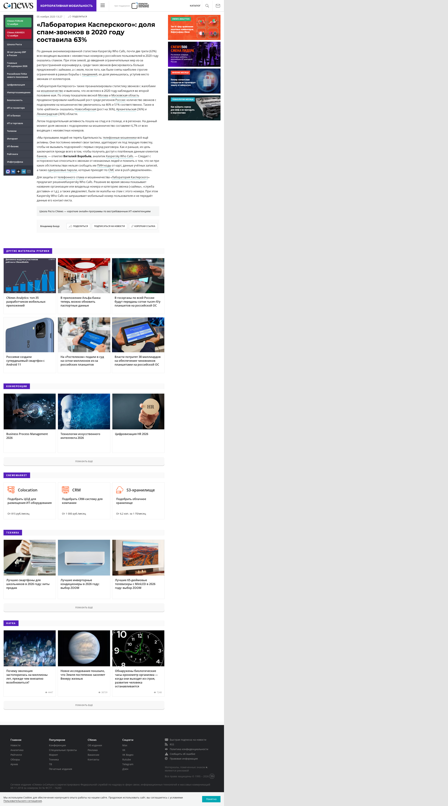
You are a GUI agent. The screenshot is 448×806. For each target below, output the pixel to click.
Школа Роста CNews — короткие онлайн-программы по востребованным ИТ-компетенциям (94, 211)
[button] (207, 6)
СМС (111, 170)
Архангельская (126, 109)
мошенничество (52, 91)
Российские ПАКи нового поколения (17, 75)
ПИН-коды (104, 165)
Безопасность (15, 100)
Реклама (93, 750)
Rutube (126, 759)
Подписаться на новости (109, 226)
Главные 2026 (17, 64)
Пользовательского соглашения (23, 800)
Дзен (125, 769)
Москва (103, 95)
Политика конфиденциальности (189, 749)
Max (124, 745)
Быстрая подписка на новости (188, 739)
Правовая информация (184, 758)
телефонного (66, 177)
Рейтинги (12, 154)
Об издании (95, 745)
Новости (15, 745)
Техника (54, 759)
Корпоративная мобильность (66, 6)
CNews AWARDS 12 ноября (15, 34)
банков (42, 156)
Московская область (125, 95)
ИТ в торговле (15, 123)
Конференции (57, 745)
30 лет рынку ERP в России (16, 53)
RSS (172, 744)
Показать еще (84, 461)
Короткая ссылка (144, 226)
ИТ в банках (13, 115)
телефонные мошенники (120, 138)
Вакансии (93, 754)
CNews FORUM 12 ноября (15, 22)
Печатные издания (60, 769)
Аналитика (16, 750)
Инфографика (15, 161)
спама (80, 177)
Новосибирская (85, 109)
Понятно (211, 799)
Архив (14, 764)
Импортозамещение (18, 92)
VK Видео (127, 754)
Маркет (53, 754)
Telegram (127, 764)
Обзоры (15, 759)
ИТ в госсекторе (16, 107)
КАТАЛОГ (195, 5)
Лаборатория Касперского (130, 177)
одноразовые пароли (62, 170)
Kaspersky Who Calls (119, 156)
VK (123, 750)
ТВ (50, 764)
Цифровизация (16, 84)
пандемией (89, 74)
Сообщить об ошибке (182, 754)
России (120, 100)
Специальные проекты (63, 750)
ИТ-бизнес (13, 146)
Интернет (12, 138)
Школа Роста (14, 44)
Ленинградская (47, 114)
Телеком (11, 130)
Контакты (93, 759)
